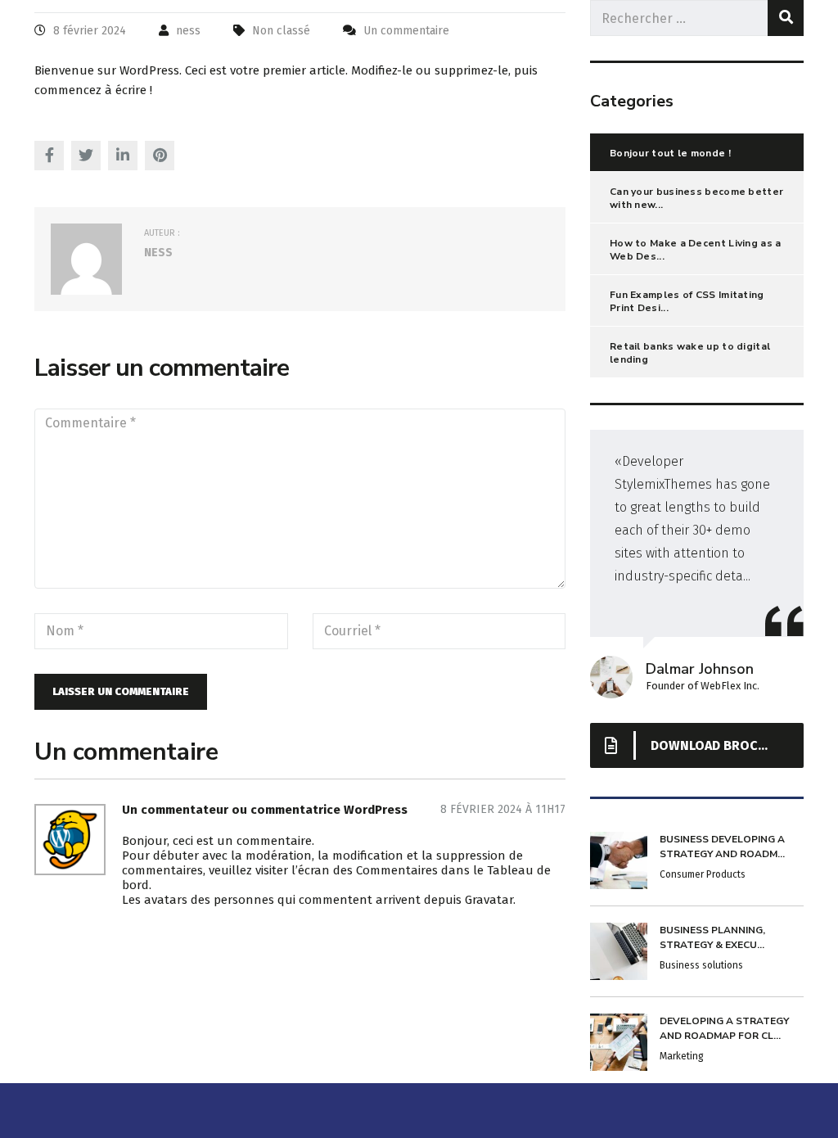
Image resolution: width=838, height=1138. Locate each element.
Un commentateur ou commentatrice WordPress (265, 809)
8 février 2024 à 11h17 (502, 809)
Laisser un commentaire (120, 691)
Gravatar (489, 899)
